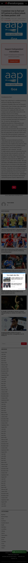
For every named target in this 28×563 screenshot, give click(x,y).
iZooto (24, 288)
